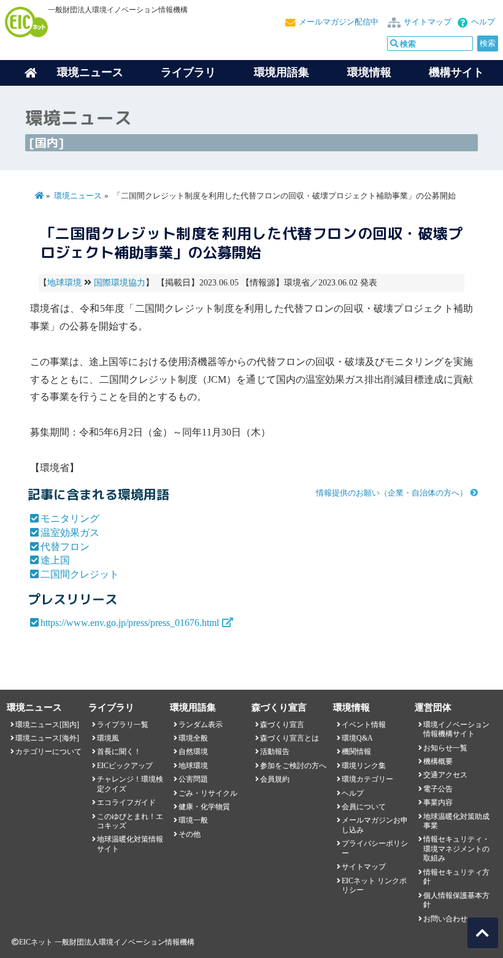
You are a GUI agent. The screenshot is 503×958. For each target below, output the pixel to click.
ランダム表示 (201, 724)
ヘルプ (483, 22)
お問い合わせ (445, 919)
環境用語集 (281, 72)
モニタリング (69, 518)
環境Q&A (357, 738)
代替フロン (65, 546)
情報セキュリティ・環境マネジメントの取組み (456, 848)
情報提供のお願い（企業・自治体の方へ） (391, 493)
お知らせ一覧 (445, 748)
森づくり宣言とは (289, 738)
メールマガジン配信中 (338, 22)
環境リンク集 (364, 765)
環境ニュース (78, 196)
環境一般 (193, 820)
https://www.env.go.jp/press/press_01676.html (129, 622)
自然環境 (193, 751)
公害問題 (193, 779)
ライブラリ (188, 72)
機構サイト (456, 72)
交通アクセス (445, 775)
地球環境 (64, 282)
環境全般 (193, 738)
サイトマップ (427, 22)
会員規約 (275, 779)
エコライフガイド (126, 802)
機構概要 (438, 761)
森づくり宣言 (282, 724)
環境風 (108, 738)
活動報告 (275, 751)
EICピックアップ (125, 765)
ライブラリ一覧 (122, 724)
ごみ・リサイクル (208, 793)
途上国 (55, 560)
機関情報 (356, 751)
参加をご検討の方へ (293, 765)
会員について (364, 806)
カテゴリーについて (48, 751)
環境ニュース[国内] (47, 724)
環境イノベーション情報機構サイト (456, 729)
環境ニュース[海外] (47, 738)
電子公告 (438, 789)
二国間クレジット (79, 574)
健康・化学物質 (204, 806)
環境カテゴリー (367, 779)
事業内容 (438, 802)
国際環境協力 (119, 282)
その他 (190, 834)
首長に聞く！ (119, 751)
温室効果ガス (69, 532)
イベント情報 (364, 724)
